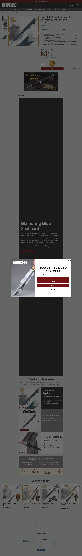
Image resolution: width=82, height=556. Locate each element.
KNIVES (53, 281)
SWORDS (53, 278)
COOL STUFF (53, 285)
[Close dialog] (69, 260)
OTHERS (53, 289)
